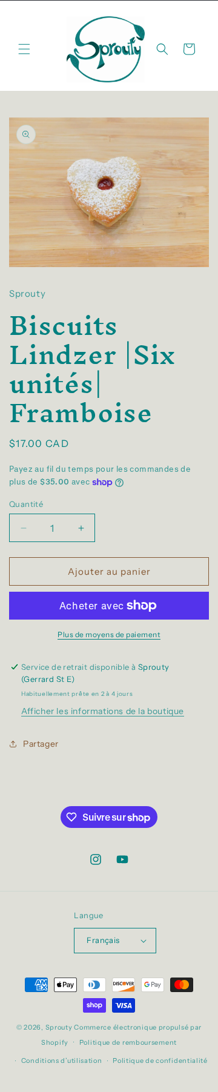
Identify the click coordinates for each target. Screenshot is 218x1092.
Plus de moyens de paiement (109, 634)
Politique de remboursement (128, 1042)
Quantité (26, 504)
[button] (24, 49)
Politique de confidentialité (160, 1060)
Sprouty (59, 1027)
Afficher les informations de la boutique (102, 711)
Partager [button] (41, 743)
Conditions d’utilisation (61, 1060)
